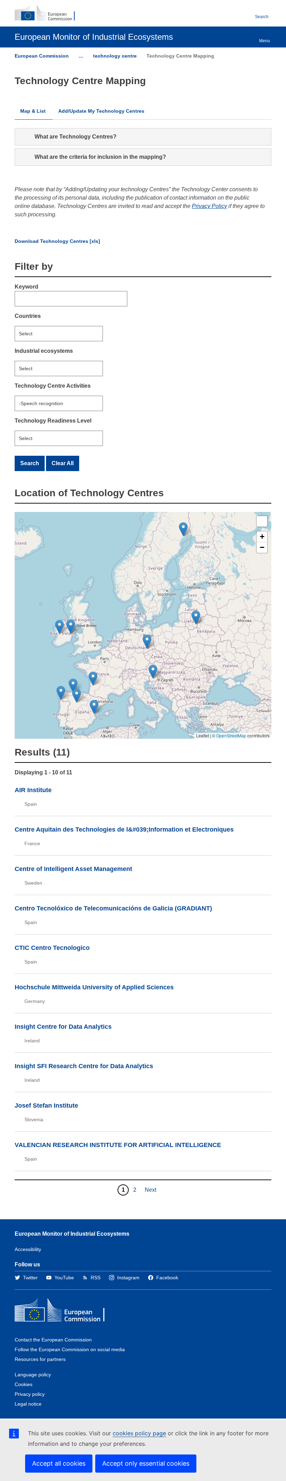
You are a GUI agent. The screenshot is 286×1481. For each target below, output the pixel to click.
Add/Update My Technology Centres (101, 111)
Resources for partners (40, 1359)
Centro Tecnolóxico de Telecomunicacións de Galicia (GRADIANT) (113, 908)
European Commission (42, 56)
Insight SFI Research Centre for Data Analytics (84, 1066)
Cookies (23, 1384)
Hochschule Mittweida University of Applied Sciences (94, 987)
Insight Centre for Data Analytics (63, 1026)
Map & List (33, 111)
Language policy (33, 1374)
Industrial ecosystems (44, 351)
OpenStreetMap (231, 735)
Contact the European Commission (53, 1339)
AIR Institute (33, 790)
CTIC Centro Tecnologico (52, 947)
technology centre (115, 56)
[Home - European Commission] (48, 13)
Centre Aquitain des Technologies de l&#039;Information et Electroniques (124, 829)
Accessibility (28, 1249)
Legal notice (28, 1404)
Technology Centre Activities (53, 386)
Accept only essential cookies (145, 1463)
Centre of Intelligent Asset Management (73, 868)
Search (262, 16)
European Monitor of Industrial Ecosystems (72, 1234)
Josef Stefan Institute (46, 1105)
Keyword (26, 287)
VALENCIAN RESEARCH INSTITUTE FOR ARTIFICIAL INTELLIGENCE (118, 1144)
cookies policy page (139, 1433)
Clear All (63, 463)
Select (25, 333)
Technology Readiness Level (53, 421)
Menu (264, 40)
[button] (153, 671)
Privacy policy (30, 1394)
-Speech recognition (41, 403)
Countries (28, 316)
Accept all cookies (58, 1463)
